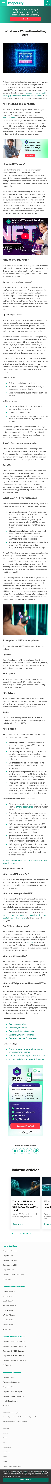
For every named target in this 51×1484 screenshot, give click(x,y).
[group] (25, 1203)
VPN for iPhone (8, 1324)
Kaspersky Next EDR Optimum (13, 1351)
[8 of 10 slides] (32, 1233)
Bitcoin (30, 942)
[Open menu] (3, 3)
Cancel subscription (22, 1421)
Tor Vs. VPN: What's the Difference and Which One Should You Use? (25, 1206)
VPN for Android (8, 1320)
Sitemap (5, 1456)
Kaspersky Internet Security (21, 1031)
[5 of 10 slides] (24, 1233)
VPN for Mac (7, 1329)
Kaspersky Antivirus (17, 1024)
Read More (17, 1224)
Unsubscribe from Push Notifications (12, 1466)
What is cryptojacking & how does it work (28, 1055)
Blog (4, 1442)
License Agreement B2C (31, 1417)
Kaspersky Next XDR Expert (12, 1392)
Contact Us (6, 1428)
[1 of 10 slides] (12, 1233)
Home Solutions (10, 1246)
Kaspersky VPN (8, 1270)
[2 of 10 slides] (15, 1233)
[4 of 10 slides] (21, 1233)
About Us (5, 1433)
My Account (47, 4)
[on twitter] (22, 1151)
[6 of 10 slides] (27, 1233)
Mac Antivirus (7, 1296)
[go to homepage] (16, 3)
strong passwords (24, 807)
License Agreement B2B (9, 1421)
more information (16, 1476)
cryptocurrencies (10, 118)
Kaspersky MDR (8, 1387)
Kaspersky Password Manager (22, 1034)
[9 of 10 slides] (35, 1233)
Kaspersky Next (8, 1377)
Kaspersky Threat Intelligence (13, 1396)
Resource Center (7, 1447)
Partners (5, 1437)
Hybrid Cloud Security (10, 1401)
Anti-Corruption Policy (17, 1417)
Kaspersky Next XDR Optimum (13, 1356)
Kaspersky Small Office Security (14, 1341)
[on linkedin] (29, 1151)
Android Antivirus (9, 1291)
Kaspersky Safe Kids (10, 1265)
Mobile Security (8, 1301)
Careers (5, 1461)
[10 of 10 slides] (38, 1233)
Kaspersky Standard (10, 1251)
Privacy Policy (6, 1417)
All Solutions (7, 1279)
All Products (7, 1365)
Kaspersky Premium (18, 1027)
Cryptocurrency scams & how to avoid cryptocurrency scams (26, 1050)
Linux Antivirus (8, 1310)
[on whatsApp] (36, 1151)
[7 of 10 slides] (29, 1233)
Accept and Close (25, 1479)
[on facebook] (15, 1151)
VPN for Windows (9, 1315)
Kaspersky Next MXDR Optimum (14, 1360)
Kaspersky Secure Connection (23, 1038)
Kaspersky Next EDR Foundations (14, 1346)
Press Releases (6, 1452)
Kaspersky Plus (8, 1256)
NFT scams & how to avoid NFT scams (26, 1059)
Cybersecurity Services (11, 1382)
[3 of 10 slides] (18, 1233)
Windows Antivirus (9, 1306)
